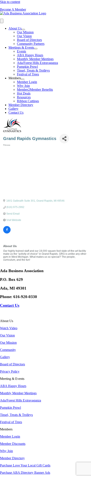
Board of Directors (29, 40)
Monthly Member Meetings (35, 59)
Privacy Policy (9, 371)
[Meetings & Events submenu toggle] (35, 48)
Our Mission (25, 32)
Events (21, 51)
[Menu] (1, 21)
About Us (15, 28)
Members (14, 78)
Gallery (13, 108)
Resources (24, 97)
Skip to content (10, 2)
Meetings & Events (21, 47)
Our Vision (24, 36)
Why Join (23, 86)
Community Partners (30, 43)
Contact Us (15, 112)
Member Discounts (12, 443)
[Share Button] (64, 138)
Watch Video (8, 328)
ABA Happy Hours (30, 55)
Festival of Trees (28, 74)
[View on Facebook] (7, 232)
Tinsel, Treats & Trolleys (33, 70)
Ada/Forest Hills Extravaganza (37, 63)
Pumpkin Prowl (27, 66)
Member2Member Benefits (35, 89)
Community (8, 350)
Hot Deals (23, 93)
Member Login (27, 82)
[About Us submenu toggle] (23, 29)
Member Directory (20, 105)
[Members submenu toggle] (22, 79)
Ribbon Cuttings (28, 101)
